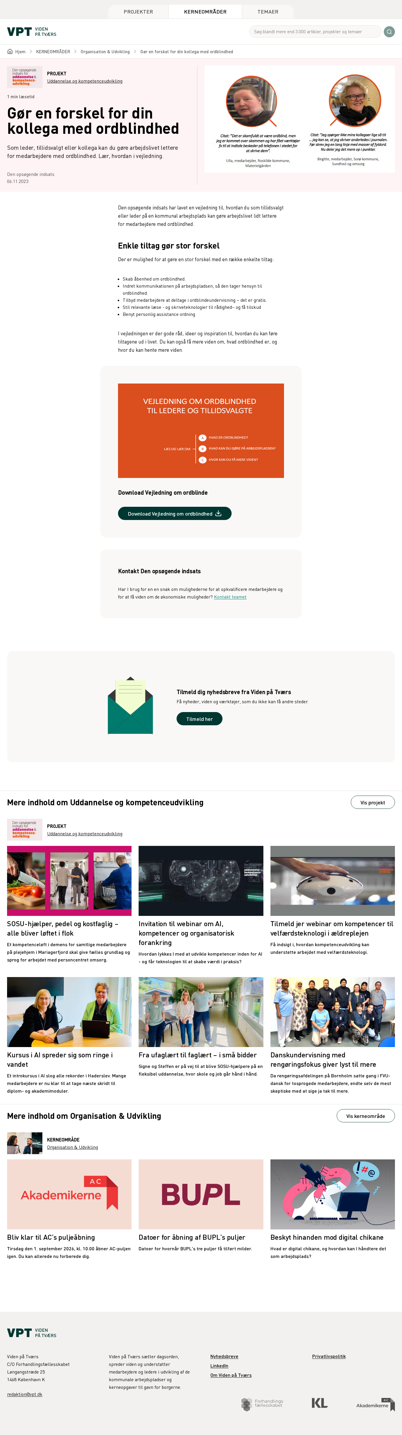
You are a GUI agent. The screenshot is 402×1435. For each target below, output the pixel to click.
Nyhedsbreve (224, 1356)
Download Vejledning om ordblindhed (170, 513)
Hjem (20, 51)
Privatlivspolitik (329, 1356)
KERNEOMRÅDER (53, 51)
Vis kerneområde (365, 1115)
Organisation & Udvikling (105, 51)
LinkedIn (219, 1365)
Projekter (138, 11)
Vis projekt (373, 802)
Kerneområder (205, 11)
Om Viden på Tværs (231, 1375)
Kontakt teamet (230, 597)
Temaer (268, 11)
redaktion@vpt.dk (24, 1394)
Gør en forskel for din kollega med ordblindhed (186, 51)
